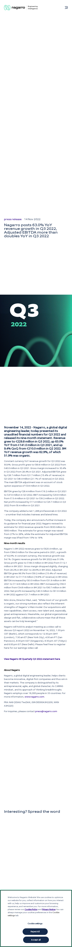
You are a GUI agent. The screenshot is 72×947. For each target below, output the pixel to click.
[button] (66, 7)
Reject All (35, 931)
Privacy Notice (48, 909)
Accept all (36, 939)
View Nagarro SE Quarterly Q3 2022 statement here (32, 659)
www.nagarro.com (34, 696)
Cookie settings (35, 923)
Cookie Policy (31, 909)
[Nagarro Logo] (21, 7)
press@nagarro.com (46, 711)
